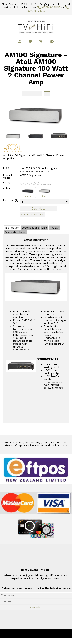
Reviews (55, 227)
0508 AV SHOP (51, 7)
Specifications (30, 227)
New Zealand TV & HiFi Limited (46, 633)
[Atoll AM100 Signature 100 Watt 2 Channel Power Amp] (36, 129)
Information (12, 227)
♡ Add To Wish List (32, 214)
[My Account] (20, 42)
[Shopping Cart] (41, 42)
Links (44, 227)
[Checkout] (52, 42)
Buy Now (38, 208)
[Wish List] (30, 42)
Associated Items (15, 231)
